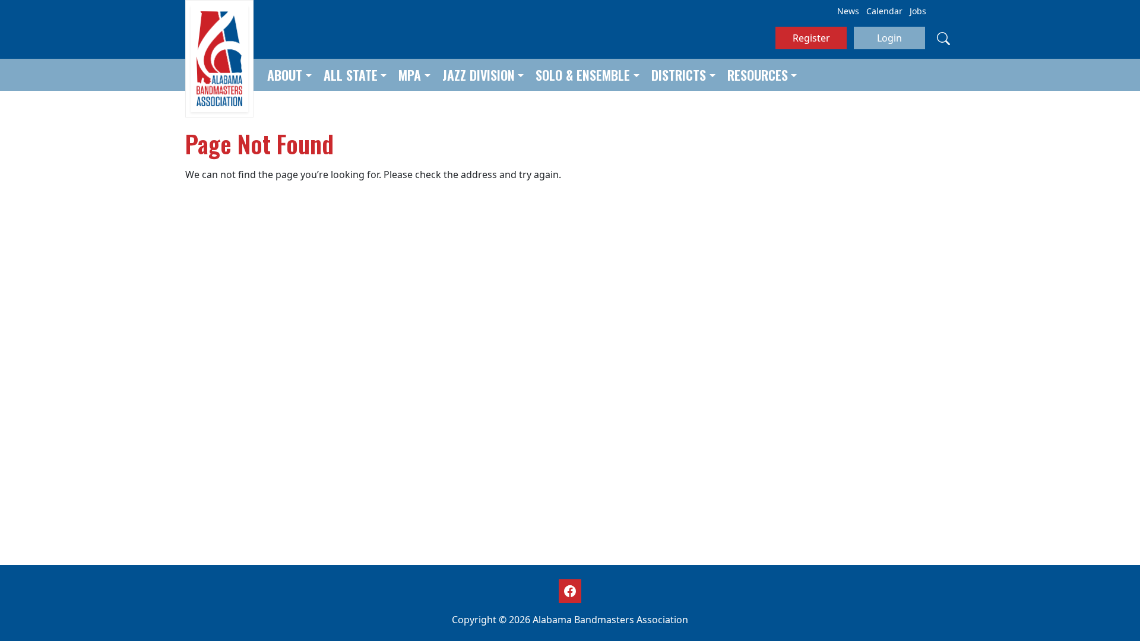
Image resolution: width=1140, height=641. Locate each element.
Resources (757, 74)
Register (811, 38)
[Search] (943, 38)
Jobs (918, 11)
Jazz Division (478, 74)
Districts (678, 74)
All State (351, 74)
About (284, 74)
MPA (409, 74)
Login (889, 38)
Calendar (884, 11)
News (848, 11)
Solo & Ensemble (583, 74)
